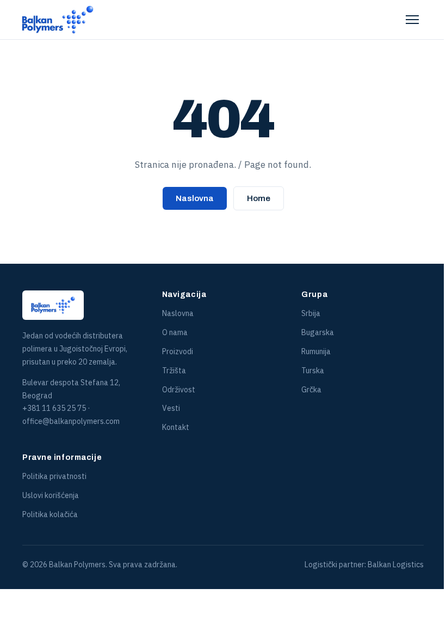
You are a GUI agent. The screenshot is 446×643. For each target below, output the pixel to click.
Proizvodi (177, 351)
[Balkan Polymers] (58, 19)
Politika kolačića (50, 514)
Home (258, 198)
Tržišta (174, 370)
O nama (175, 332)
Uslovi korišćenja (50, 495)
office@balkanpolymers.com (71, 421)
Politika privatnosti (54, 476)
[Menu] (412, 20)
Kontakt (175, 427)
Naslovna (195, 198)
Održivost (178, 390)
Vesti (171, 408)
